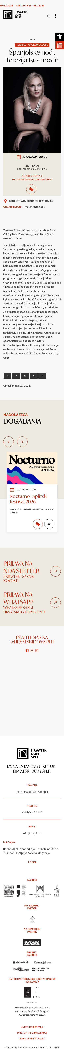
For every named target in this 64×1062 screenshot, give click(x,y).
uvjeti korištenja (32, 1027)
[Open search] (48, 16)
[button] (59, 37)
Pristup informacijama (32, 1033)
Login (32, 862)
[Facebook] (16, 376)
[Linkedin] (34, 376)
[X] (7, 376)
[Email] (25, 376)
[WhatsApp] (42, 376)
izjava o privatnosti (32, 1039)
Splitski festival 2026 (30, 6)
